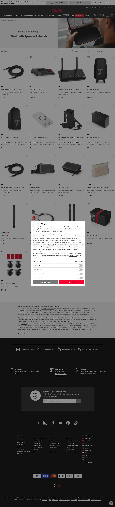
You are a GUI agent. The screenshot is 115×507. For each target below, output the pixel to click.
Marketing (36, 269)
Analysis (36, 265)
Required (36, 261)
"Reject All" (49, 238)
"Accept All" (51, 244)
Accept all (71, 282)
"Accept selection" (38, 251)
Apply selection (45, 282)
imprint (35, 258)
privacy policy (73, 255)
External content (38, 278)
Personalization (38, 274)
